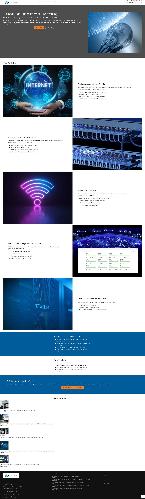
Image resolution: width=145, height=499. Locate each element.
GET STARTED (39, 27)
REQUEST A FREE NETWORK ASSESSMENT (72, 387)
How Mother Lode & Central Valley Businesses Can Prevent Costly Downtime (21, 437)
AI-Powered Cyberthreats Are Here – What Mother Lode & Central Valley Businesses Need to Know (27, 451)
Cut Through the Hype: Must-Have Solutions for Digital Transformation (19, 464)
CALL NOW (49, 27)
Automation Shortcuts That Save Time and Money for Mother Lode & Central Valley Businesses (26, 424)
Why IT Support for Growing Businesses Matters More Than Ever (18, 410)
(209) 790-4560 (137, 2)
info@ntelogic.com (11, 491)
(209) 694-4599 (137, 1)
